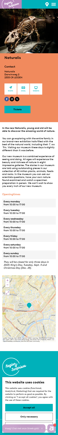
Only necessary (29, 416)
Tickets (17, 109)
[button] (29, 305)
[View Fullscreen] (7, 292)
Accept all (29, 407)
